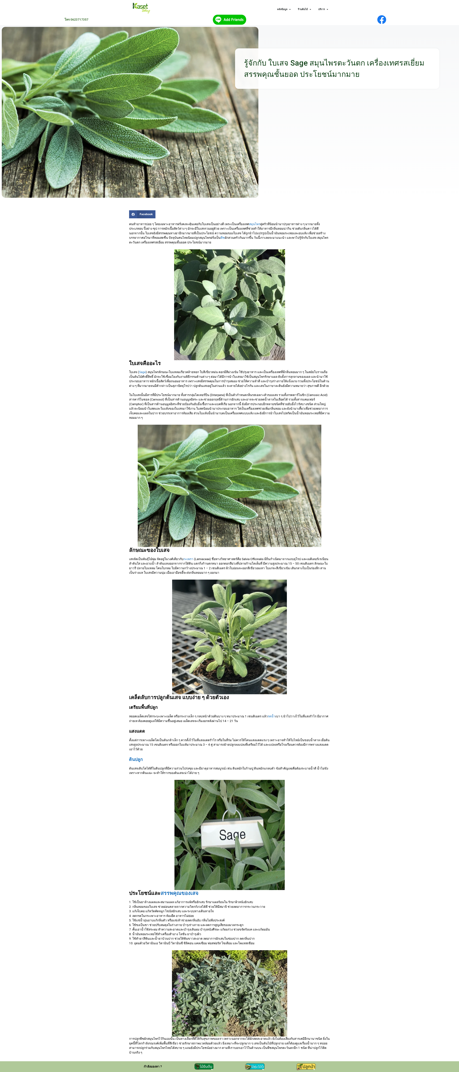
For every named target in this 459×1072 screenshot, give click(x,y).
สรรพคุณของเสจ (179, 893)
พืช (223, 237)
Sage (142, 372)
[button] (142, 214)
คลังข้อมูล (282, 9)
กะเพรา (188, 559)
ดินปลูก (136, 759)
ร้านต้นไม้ (303, 9)
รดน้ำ (271, 716)
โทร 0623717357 (76, 19)
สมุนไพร (254, 224)
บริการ (321, 9)
